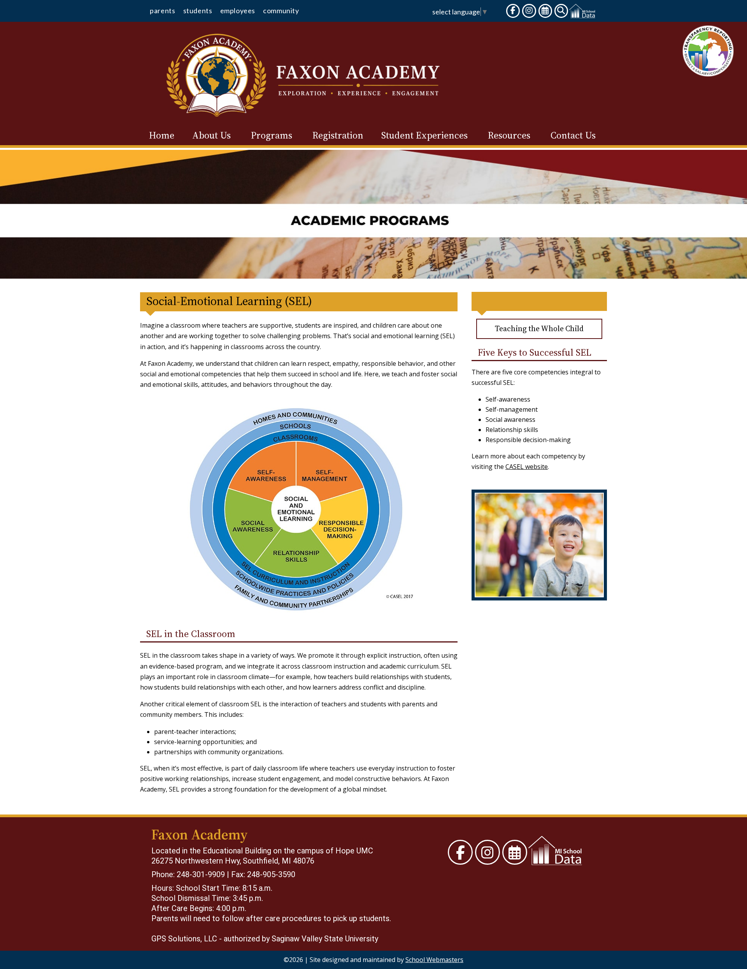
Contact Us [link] (573, 135)
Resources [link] (509, 135)
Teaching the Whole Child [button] (539, 328)
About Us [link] (211, 135)
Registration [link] (337, 135)
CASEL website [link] (526, 466)
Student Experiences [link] (424, 135)
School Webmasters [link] (434, 959)
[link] (162, 12)
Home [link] (161, 135)
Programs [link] (271, 135)
